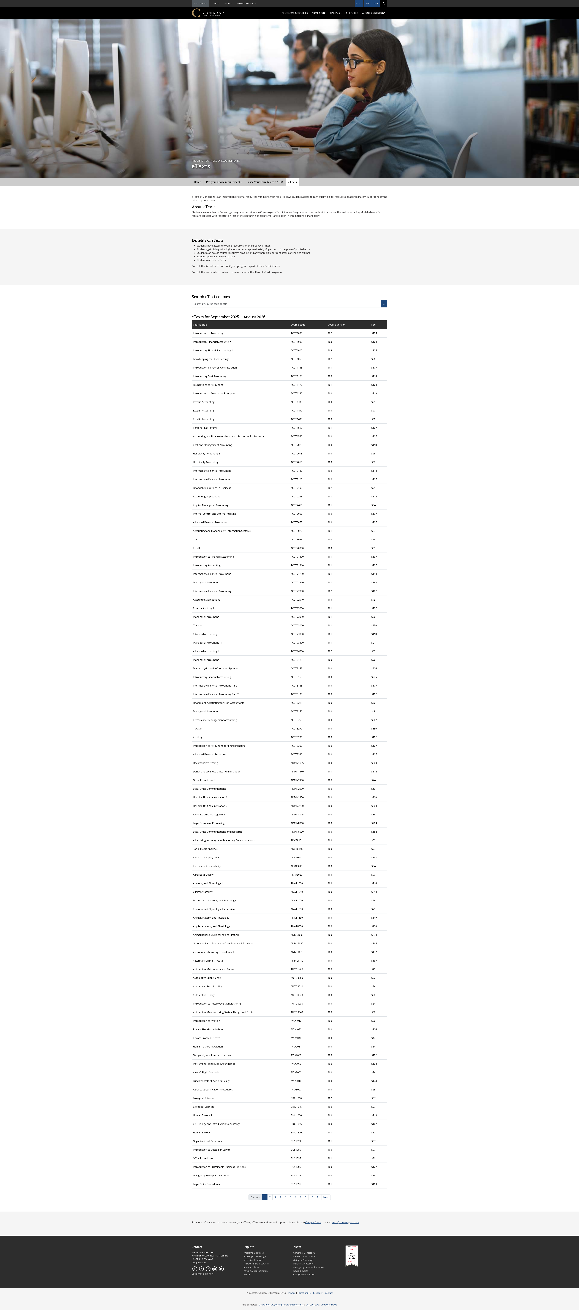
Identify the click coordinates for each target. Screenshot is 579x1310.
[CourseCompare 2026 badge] (351, 1256)
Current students (329, 1304)
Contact (329, 1292)
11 (318, 1197)
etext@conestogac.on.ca (345, 1222)
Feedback (318, 1292)
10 (311, 1197)
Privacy (291, 1292)
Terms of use (304, 1292)
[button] (383, 3)
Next (326, 1197)
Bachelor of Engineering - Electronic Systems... (281, 1304)
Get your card (312, 1304)
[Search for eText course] (384, 303)
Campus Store (313, 1222)
